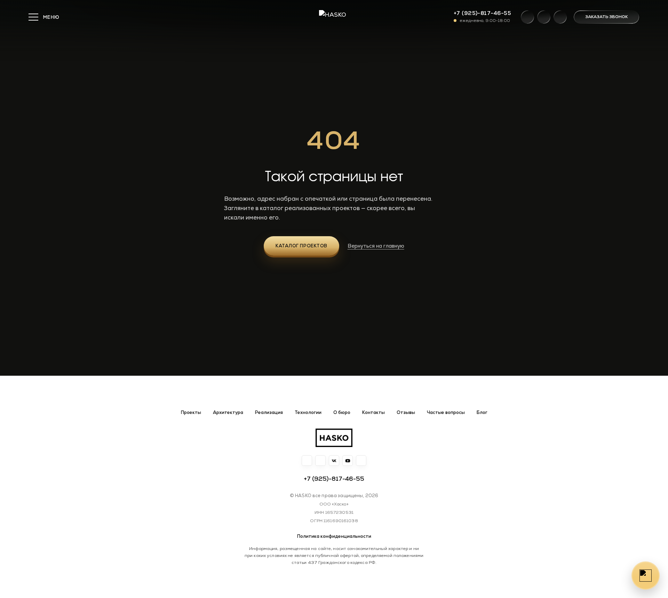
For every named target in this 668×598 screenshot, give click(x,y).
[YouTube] (347, 460)
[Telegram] (544, 17)
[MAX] (560, 17)
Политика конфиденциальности (334, 536)
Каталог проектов (301, 246)
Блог (482, 412)
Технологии (308, 412)
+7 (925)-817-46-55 (482, 13)
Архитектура (228, 412)
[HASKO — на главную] (334, 438)
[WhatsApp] (527, 17)
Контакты (373, 412)
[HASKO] (334, 17)
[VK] (334, 460)
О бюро (341, 412)
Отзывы (406, 412)
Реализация (269, 412)
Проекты (191, 412)
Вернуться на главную (376, 245)
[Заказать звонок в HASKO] (645, 575)
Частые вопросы (446, 412)
